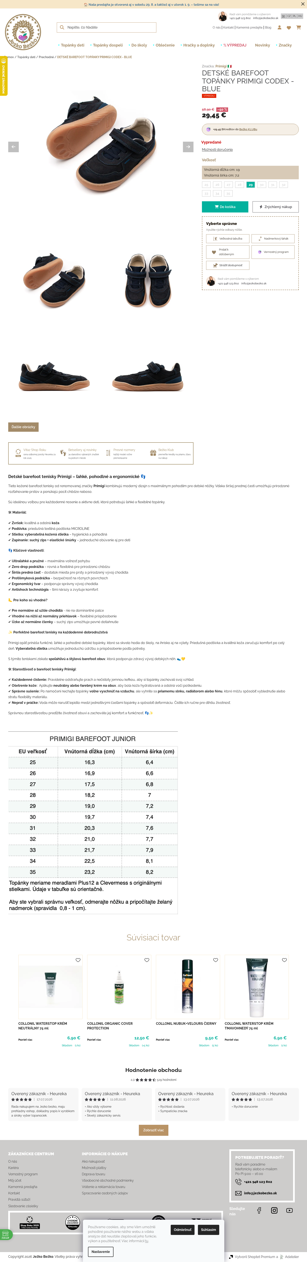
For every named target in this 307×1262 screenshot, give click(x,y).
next (295, 1001)
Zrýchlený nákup (278, 207)
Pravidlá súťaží (19, 1200)
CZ (289, 16)
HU (300, 16)
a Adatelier (287, 1257)
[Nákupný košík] (299, 27)
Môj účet (14, 1180)
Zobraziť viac (153, 1130)
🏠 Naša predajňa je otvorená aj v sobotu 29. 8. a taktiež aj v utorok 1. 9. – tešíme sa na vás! (151, 5)
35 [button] (228, 193)
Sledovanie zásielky (23, 1206)
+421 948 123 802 (240, 18)
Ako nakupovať (93, 1161)
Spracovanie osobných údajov (105, 1193)
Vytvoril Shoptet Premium (255, 1257)
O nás (217, 27)
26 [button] (217, 185)
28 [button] (240, 185)
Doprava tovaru (93, 1174)
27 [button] (228, 185)
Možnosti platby (94, 1168)
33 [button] (206, 193)
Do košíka (227, 207)
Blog (268, 27)
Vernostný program (23, 1174)
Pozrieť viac (25, 1039)
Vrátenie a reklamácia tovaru (103, 1187)
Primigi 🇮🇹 (223, 66)
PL (294, 16)
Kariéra (13, 1168)
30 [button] (262, 185)
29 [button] (251, 185)
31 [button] (273, 185)
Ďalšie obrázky (23, 427)
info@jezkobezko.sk (265, 18)
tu (146, 1241)
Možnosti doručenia (217, 150)
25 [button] (206, 185)
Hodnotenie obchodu (153, 1070)
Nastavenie (101, 1252)
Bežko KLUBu (248, 129)
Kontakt (228, 27)
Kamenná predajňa (249, 27)
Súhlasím (208, 1230)
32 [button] (283, 185)
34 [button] (217, 193)
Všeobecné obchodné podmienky (108, 1180)
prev (11, 1001)
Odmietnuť (182, 1230)
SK (283, 16)
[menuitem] (73, 45)
